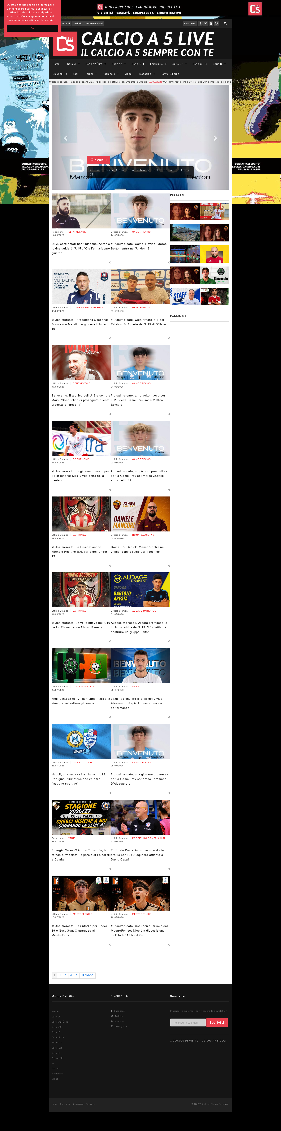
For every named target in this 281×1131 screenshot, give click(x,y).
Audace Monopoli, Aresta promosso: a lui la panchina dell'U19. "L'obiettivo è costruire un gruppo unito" (139, 627)
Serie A (71, 64)
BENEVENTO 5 (81, 383)
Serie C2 (198, 64)
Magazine (145, 74)
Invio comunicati (94, 23)
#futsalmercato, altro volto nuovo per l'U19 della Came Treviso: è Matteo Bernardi (138, 399)
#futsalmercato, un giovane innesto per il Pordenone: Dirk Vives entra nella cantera (80, 475)
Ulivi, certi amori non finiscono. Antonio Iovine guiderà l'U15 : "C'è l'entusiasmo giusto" (81, 248)
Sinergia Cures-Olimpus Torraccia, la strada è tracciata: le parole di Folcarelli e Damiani (81, 854)
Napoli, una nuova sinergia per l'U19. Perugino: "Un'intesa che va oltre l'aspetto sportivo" (79, 778)
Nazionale (109, 74)
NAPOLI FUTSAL (83, 762)
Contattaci (78, 1104)
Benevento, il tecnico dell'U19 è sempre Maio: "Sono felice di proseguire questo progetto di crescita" (81, 399)
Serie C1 (177, 64)
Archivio (78, 23)
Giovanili (58, 74)
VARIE (72, 837)
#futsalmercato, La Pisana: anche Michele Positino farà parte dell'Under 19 (79, 551)
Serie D (217, 64)
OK (33, 28)
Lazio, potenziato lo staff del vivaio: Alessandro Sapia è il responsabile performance (137, 703)
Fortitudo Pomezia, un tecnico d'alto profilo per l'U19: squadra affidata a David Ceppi (137, 854)
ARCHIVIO (87, 975)
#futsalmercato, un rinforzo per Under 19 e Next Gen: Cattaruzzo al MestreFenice (79, 930)
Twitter (118, 1016)
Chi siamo (65, 1104)
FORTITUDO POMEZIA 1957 (149, 837)
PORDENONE (81, 459)
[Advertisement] (199, 471)
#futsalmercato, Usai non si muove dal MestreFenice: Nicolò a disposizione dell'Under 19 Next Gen (139, 930)
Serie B (136, 64)
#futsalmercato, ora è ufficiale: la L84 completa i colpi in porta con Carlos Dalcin (157, 81)
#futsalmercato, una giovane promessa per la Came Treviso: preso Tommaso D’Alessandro (139, 778)
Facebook (119, 1010)
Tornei (89, 74)
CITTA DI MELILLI (83, 686)
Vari (75, 74)
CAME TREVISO (141, 231)
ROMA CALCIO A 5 (143, 534)
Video (128, 74)
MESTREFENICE (82, 913)
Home (56, 64)
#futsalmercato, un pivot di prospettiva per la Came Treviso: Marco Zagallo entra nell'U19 (139, 475)
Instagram (120, 1026)
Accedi (66, 23)
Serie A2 (117, 64)
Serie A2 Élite (94, 64)
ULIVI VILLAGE (77, 231)
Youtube (119, 1021)
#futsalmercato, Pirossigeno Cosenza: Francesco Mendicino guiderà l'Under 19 (80, 324)
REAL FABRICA (141, 307)
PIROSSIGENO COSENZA (88, 307)
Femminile (156, 64)
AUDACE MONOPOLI (144, 610)
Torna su (91, 1104)
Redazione (189, 23)
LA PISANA (79, 534)
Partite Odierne (170, 74)
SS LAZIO (138, 686)
